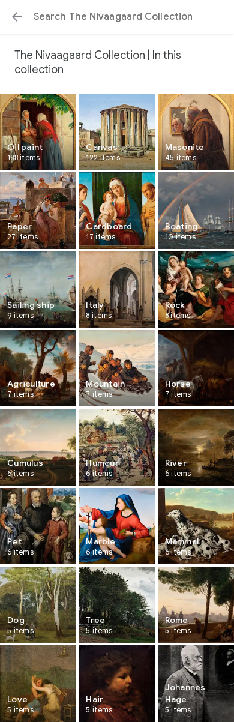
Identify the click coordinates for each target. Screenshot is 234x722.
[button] (16, 16)
